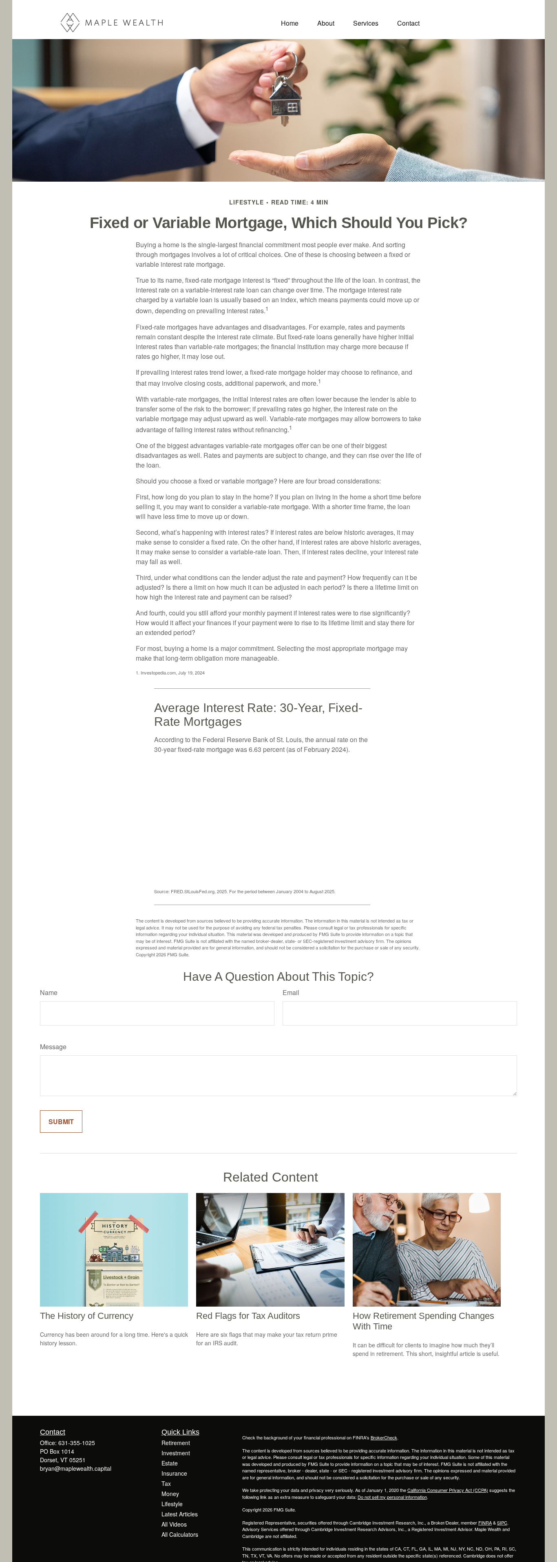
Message (53, 1046)
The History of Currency (86, 1316)
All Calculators (179, 1534)
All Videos (174, 1524)
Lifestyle (172, 1504)
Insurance (174, 1473)
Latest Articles (179, 1514)
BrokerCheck (384, 1437)
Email (291, 992)
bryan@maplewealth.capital (75, 1468)
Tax (166, 1483)
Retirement (175, 1443)
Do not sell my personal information (392, 1497)
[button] (290, 22)
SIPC (502, 1522)
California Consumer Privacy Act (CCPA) (447, 1490)
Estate (169, 1463)
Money (170, 1494)
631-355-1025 (76, 1443)
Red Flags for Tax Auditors (248, 1316)
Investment (175, 1453)
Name (48, 992)
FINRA (485, 1522)
